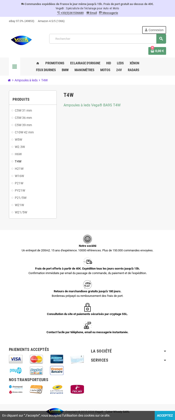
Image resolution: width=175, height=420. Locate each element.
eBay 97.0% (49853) (21, 21)
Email (91, 13)
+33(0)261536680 (70, 13)
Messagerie (108, 13)
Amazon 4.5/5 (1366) (51, 21)
